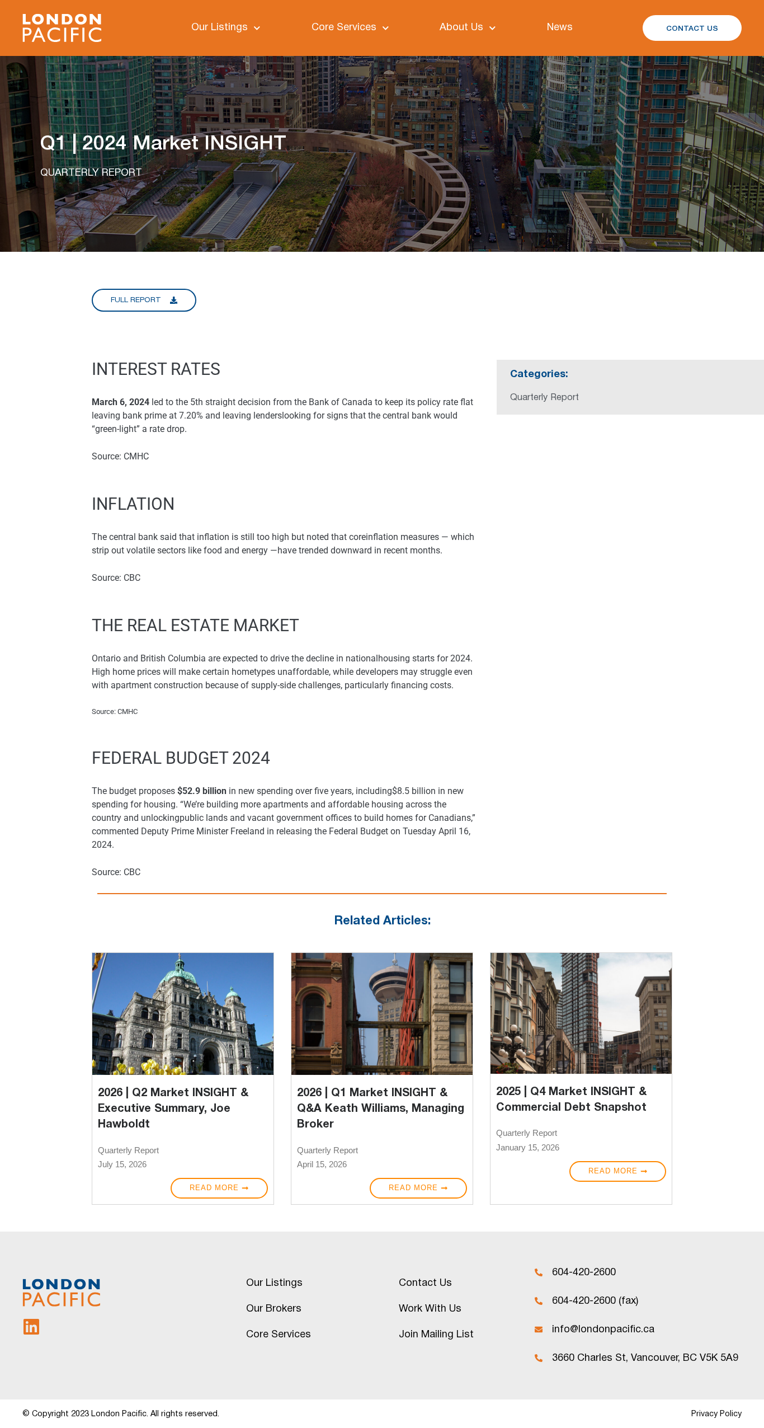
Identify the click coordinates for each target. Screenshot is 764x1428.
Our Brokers (273, 1309)
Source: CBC (116, 577)
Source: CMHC (120, 456)
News (560, 27)
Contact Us (425, 1283)
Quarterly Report (128, 1150)
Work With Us (430, 1309)
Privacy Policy (716, 1414)
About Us (461, 27)
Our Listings (219, 27)
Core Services (344, 27)
